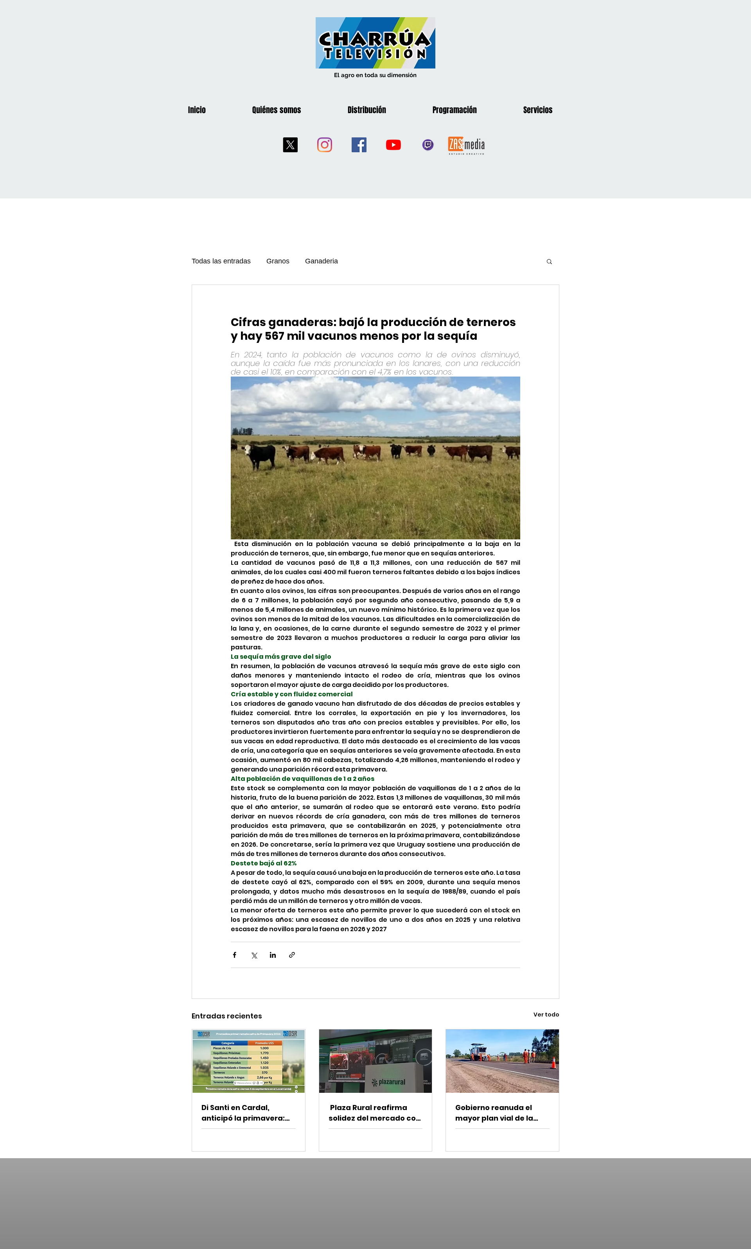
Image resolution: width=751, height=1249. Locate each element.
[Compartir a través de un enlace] (292, 955)
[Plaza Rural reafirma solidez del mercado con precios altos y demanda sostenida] (375, 1061)
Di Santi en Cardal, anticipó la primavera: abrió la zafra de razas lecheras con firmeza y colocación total (244, 1113)
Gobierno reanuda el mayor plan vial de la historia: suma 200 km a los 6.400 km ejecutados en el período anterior (500, 1113)
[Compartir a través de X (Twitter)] (253, 955)
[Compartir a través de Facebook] (234, 955)
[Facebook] (359, 144)
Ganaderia (321, 261)
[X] (290, 144)
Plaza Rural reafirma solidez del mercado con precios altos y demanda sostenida (375, 1113)
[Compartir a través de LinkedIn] (273, 955)
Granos (277, 261)
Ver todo (546, 1014)
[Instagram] (324, 144)
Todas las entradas (221, 261)
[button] (549, 261)
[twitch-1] (427, 144)
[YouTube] (393, 144)
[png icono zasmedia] (466, 145)
